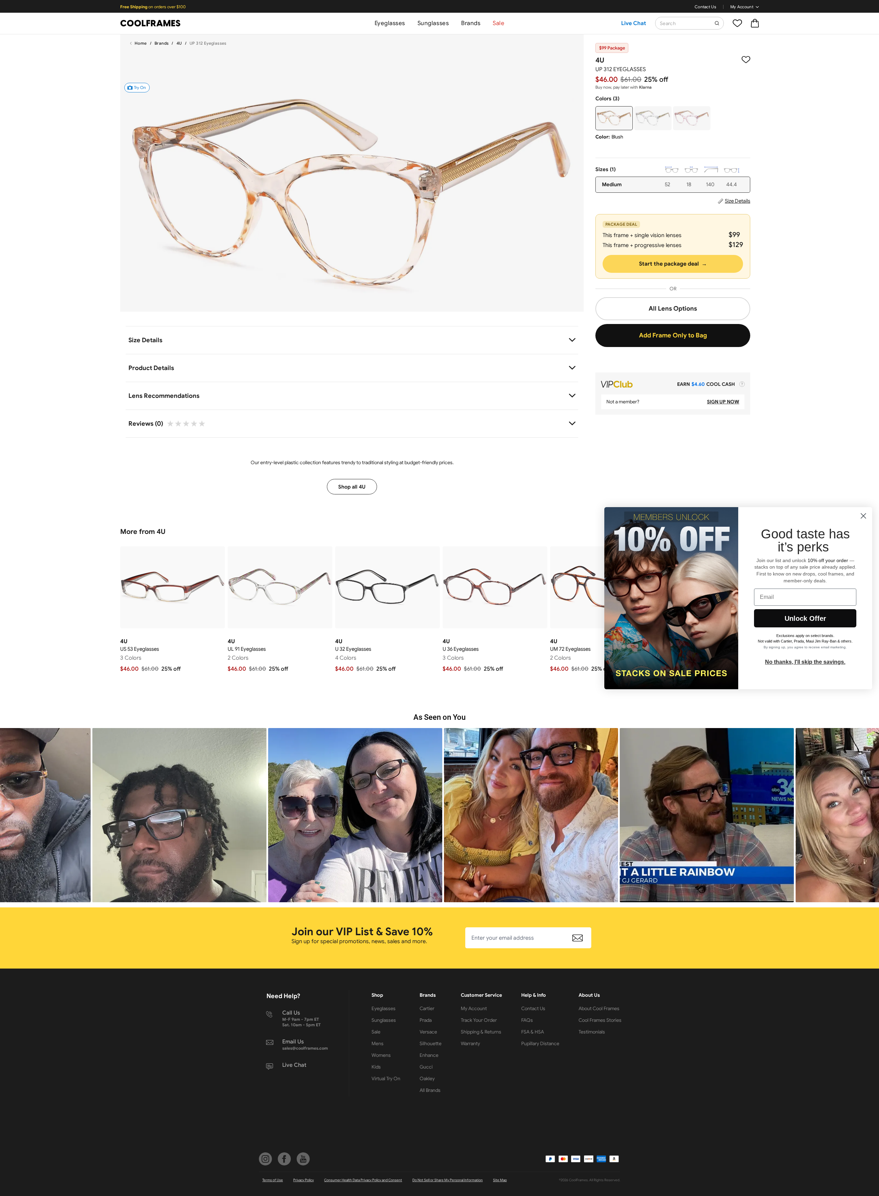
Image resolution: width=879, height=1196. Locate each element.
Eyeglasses (390, 23)
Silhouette (431, 1043)
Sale (498, 23)
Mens (378, 1043)
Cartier (427, 1008)
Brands (470, 23)
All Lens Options (673, 308)
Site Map (500, 1180)
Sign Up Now (723, 402)
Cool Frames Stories (600, 1020)
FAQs (527, 1020)
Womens (381, 1055)
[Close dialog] (863, 516)
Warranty (470, 1043)
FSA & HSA (532, 1032)
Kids (376, 1067)
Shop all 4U (352, 487)
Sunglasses (433, 23)
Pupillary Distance (540, 1043)
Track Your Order (479, 1020)
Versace (428, 1032)
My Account (741, 6)
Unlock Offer (805, 618)
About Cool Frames (599, 1008)
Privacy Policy (303, 1180)
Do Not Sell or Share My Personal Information (447, 1180)
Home (141, 43)
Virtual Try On (386, 1078)
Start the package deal (673, 263)
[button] (176, 815)
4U (179, 43)
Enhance (429, 1055)
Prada (426, 1020)
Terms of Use (272, 1180)
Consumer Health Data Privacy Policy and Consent (363, 1180)
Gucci (426, 1067)
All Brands (430, 1090)
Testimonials (592, 1032)
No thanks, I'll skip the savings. (805, 662)
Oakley (427, 1078)
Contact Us (705, 6)
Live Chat (633, 23)
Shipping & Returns (481, 1032)
